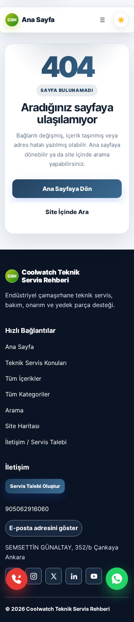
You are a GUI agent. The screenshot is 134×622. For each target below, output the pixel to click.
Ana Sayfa (19, 346)
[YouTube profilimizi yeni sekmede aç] (94, 576)
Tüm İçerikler (23, 378)
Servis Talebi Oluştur (35, 486)
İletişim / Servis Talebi (36, 442)
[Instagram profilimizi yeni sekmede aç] (33, 576)
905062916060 (27, 509)
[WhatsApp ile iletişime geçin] (117, 578)
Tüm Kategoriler (27, 394)
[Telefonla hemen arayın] (17, 579)
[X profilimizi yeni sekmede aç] (53, 576)
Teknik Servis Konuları (36, 362)
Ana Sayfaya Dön (67, 188)
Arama (14, 410)
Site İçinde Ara (67, 212)
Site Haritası (22, 426)
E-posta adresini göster (43, 528)
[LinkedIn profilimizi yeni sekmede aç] (74, 576)
